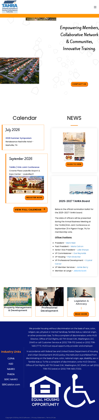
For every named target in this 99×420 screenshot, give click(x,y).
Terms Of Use (51, 417)
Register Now (34, 197)
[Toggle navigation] (95, 7)
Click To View (74, 164)
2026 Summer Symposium (19, 138)
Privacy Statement (38, 417)
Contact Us (79, 84)
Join (10, 19)
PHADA (11, 374)
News (15, 19)
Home (4, 19)
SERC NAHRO (11, 379)
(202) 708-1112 (68, 342)
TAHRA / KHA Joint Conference (24, 167)
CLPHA (10, 358)
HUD (11, 364)
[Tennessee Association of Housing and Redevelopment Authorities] (10, 6)
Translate (54, 19)
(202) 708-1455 (68, 369)
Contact (42, 19)
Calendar (22, 19)
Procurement (32, 19)
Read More (81, 314)
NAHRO (11, 369)
